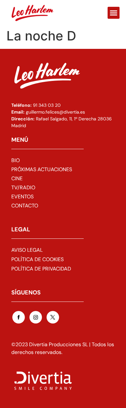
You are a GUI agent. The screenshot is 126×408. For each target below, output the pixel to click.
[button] (114, 13)
